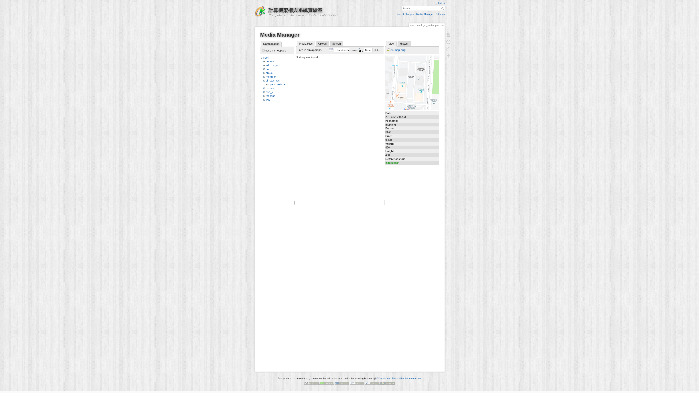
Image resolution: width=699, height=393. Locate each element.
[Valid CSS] (372, 383)
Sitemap (440, 14)
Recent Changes (405, 14)
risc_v (269, 92)
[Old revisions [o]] (448, 42)
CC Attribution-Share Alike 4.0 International (398, 378)
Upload (322, 43)
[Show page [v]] (448, 35)
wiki (268, 99)
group (269, 72)
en (267, 69)
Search (443, 8)
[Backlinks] (448, 48)
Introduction (392, 162)
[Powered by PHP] (342, 383)
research (271, 88)
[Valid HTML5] (357, 383)
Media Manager (424, 14)
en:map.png (398, 49)
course (270, 61)
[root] (266, 57)
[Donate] (326, 383)
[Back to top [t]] (448, 55)
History (404, 43)
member (271, 76)
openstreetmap (277, 84)
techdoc (270, 95)
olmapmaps (273, 80)
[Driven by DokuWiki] (387, 383)
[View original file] (412, 82)
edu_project (273, 65)
